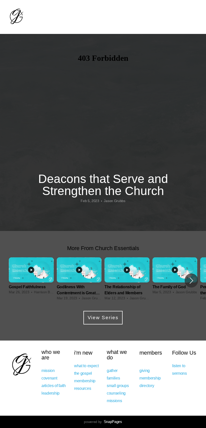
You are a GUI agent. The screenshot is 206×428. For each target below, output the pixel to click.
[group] (31, 277)
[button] (191, 280)
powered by (103, 422)
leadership (50, 393)
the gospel (83, 373)
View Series (103, 317)
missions (114, 400)
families (113, 378)
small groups (118, 385)
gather (112, 370)
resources (82, 388)
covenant (49, 378)
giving (144, 370)
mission (48, 370)
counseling (116, 393)
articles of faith (53, 385)
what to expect (86, 365)
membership (84, 380)
